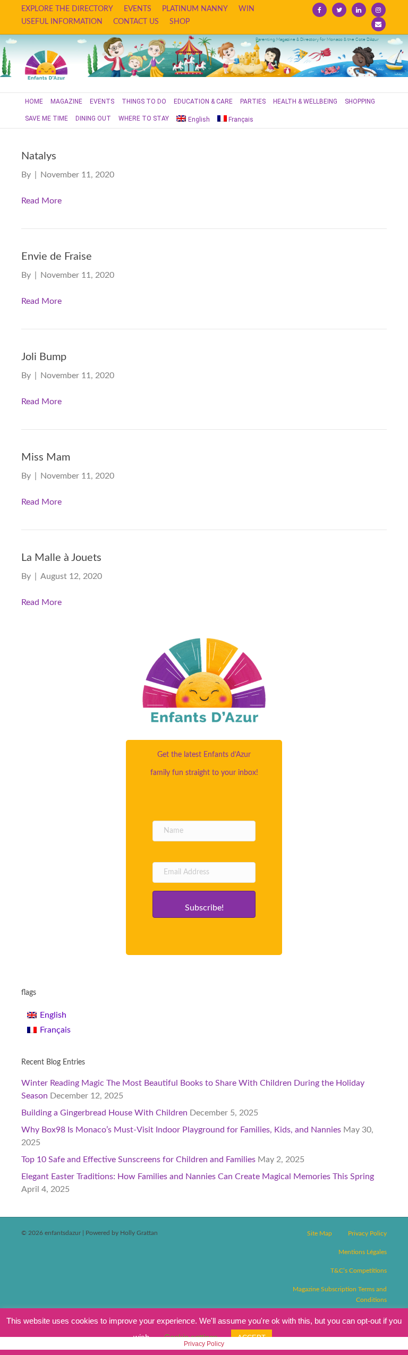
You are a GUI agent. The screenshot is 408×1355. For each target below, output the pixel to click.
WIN (246, 9)
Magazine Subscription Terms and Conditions (340, 1294)
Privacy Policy (367, 1233)
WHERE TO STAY (143, 118)
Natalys (38, 156)
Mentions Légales (362, 1252)
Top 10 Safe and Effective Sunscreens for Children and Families (138, 1159)
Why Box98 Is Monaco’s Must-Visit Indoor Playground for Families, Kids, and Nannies (181, 1130)
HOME (34, 101)
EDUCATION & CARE (203, 101)
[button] (204, 904)
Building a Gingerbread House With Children (104, 1113)
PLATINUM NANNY (195, 9)
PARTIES (253, 101)
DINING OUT (93, 118)
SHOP (179, 21)
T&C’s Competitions (358, 1270)
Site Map (319, 1233)
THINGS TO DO (144, 101)
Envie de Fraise (56, 256)
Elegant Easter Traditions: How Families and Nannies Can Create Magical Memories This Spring (197, 1176)
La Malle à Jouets (61, 557)
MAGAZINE (66, 101)
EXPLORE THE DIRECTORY (67, 9)
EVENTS (137, 9)
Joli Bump (43, 357)
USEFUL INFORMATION (62, 21)
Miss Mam (45, 457)
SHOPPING (360, 101)
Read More (41, 201)
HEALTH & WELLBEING (305, 101)
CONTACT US (136, 21)
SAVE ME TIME (46, 118)
